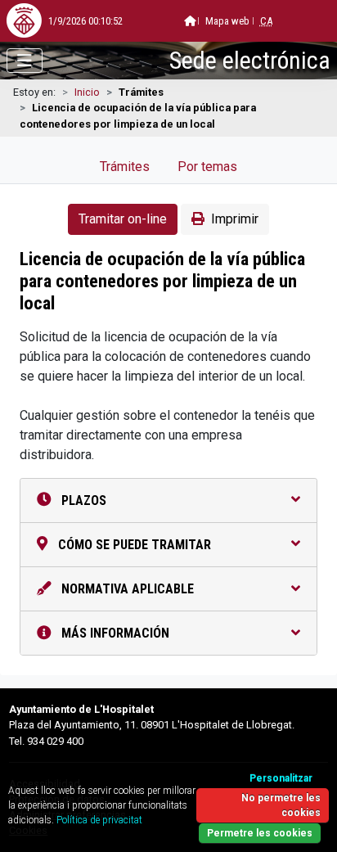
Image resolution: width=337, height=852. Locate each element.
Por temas (207, 166)
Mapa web (227, 21)
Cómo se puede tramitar (133, 544)
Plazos (82, 500)
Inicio (87, 92)
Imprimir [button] (234, 219)
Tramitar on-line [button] (123, 219)
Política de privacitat (99, 820)
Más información (113, 633)
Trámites (125, 166)
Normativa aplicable (126, 589)
